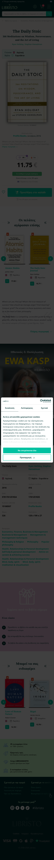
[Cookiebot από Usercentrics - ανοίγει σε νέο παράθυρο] (40, 401)
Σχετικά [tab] (44, 408)
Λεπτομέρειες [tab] (27, 408)
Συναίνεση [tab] (9, 408)
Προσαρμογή (25, 457)
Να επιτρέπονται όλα (27, 450)
